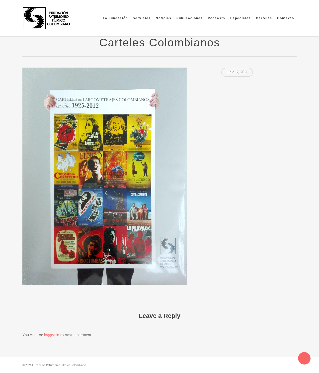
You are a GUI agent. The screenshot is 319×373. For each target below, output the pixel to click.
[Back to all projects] (25, 43)
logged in (51, 335)
